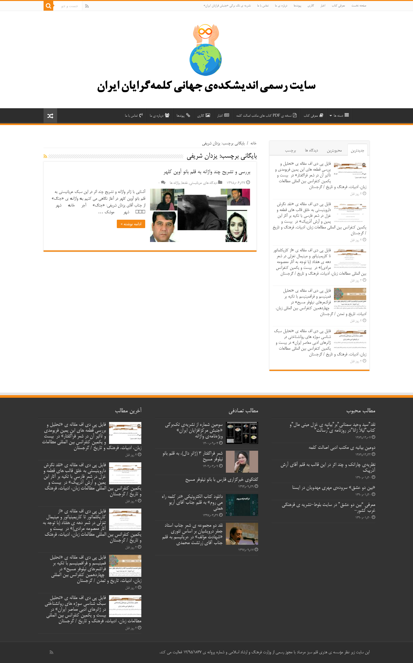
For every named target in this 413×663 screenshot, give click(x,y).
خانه (253, 143)
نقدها (184, 183)
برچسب (290, 150)
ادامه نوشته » (131, 224)
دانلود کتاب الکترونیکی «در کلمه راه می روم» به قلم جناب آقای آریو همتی (192, 502)
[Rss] (87, 6)
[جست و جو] (48, 6)
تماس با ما (262, 6)
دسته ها (338, 116)
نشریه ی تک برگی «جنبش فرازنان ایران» (227, 6)
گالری (310, 6)
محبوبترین (334, 150)
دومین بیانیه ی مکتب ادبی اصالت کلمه (341, 448)
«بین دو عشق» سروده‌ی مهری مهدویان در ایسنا (333, 488)
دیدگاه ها (311, 150)
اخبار (322, 6)
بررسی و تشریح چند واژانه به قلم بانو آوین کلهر (206, 172)
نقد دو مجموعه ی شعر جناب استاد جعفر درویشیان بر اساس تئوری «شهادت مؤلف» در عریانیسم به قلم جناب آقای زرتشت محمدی (192, 534)
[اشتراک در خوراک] (45, 157)
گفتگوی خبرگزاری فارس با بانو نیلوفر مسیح (221, 480)
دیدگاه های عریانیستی (203, 183)
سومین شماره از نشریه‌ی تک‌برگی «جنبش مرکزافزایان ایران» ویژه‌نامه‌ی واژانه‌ (194, 430)
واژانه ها (174, 183)
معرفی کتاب (338, 6)
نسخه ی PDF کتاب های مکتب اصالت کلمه (263, 116)
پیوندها (297, 6)
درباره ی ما (281, 6)
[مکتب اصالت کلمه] (206, 62)
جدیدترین (357, 150)
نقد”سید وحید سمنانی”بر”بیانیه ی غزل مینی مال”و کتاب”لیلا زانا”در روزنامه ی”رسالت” (332, 428)
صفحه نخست (358, 6)
